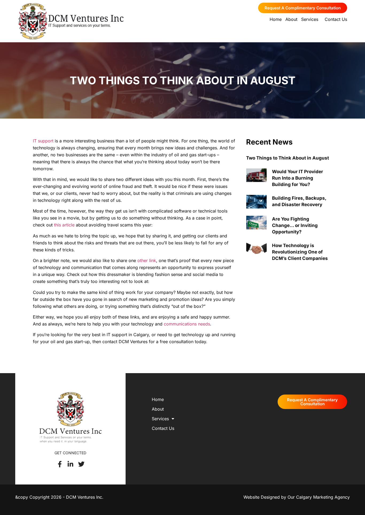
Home (276, 19)
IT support (43, 140)
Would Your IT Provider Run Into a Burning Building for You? (297, 178)
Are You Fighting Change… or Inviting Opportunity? (295, 225)
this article (64, 225)
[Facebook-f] (60, 464)
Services (309, 19)
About (291, 19)
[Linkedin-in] (70, 464)
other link (146, 260)
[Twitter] (81, 464)
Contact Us (336, 19)
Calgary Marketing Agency (323, 497)
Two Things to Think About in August (287, 158)
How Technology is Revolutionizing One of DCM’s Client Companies (300, 252)
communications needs (186, 324)
